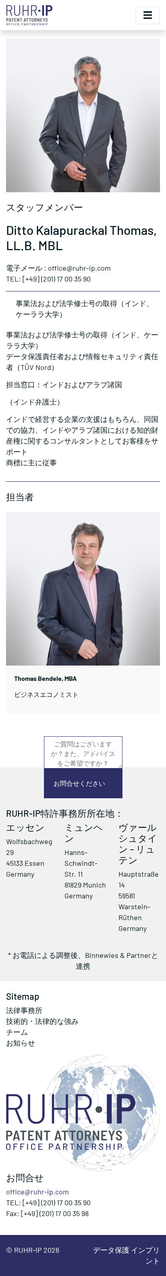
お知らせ (20, 1042)
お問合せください (79, 783)
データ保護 (112, 1249)
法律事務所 (24, 1010)
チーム (17, 1031)
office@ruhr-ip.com (37, 1191)
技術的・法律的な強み (42, 1021)
